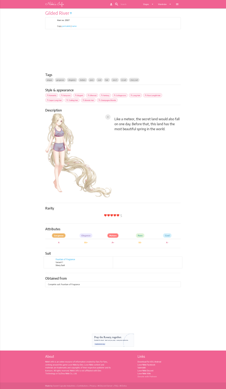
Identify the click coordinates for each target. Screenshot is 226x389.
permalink (66, 26)
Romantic (51, 95)
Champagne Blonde (107, 100)
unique (49, 80)
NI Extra (123, 386)
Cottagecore (120, 95)
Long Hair (135, 95)
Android (157, 361)
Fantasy (105, 95)
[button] (108, 117)
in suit (124, 80)
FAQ (116, 386)
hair (106, 80)
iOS (151, 361)
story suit (134, 80)
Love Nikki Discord (145, 370)
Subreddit (142, 367)
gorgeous (60, 80)
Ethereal (92, 95)
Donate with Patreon (147, 376)
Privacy (93, 386)
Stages (148, 4)
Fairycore (65, 95)
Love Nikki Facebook (146, 364)
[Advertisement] (113, 53)
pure (92, 80)
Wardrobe (165, 4)
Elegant (79, 95)
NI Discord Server (105, 386)
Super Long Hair (54, 100)
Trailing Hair (72, 100)
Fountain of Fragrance (65, 259)
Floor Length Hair (152, 95)
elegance (72, 80)
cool (99, 80)
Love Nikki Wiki (144, 373)
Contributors (82, 386)
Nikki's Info (54, 4)
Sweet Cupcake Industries (64, 386)
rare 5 (115, 80)
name (74, 26)
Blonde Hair (88, 100)
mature (83, 80)
